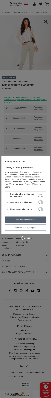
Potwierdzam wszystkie (25, 219)
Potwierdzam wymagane (25, 227)
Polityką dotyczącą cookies (28, 174)
